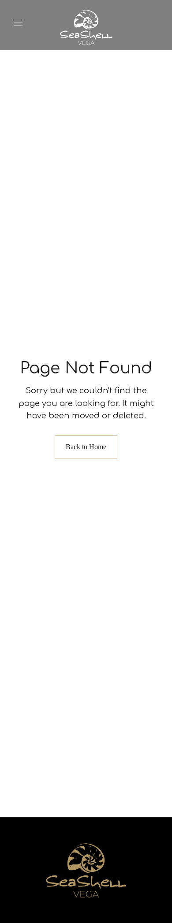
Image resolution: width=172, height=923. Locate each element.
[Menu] (18, 23)
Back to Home (86, 446)
